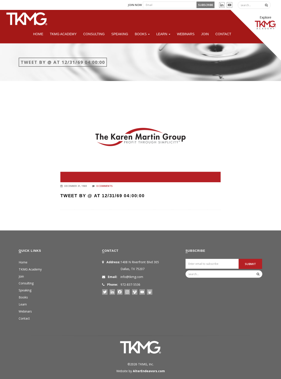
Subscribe (205, 5)
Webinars (186, 34)
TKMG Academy (63, 34)
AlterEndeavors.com (149, 371)
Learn (162, 34)
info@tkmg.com (132, 277)
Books (141, 34)
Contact (223, 34)
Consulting (94, 34)
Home (38, 34)
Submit (250, 264)
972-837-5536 (130, 284)
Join (205, 34)
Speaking (119, 34)
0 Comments (104, 186)
